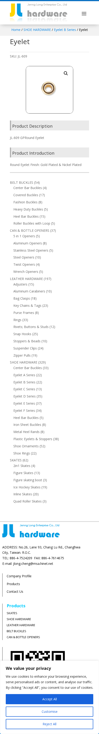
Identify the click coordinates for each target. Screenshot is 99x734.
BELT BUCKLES (16, 631)
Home (15, 29)
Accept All (49, 699)
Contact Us (15, 591)
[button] (66, 73)
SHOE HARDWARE (37, 29)
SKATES (12, 613)
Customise (50, 711)
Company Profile (19, 576)
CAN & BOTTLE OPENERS (23, 637)
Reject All (49, 724)
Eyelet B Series (65, 29)
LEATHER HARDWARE (21, 625)
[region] (49, 697)
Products (13, 584)
